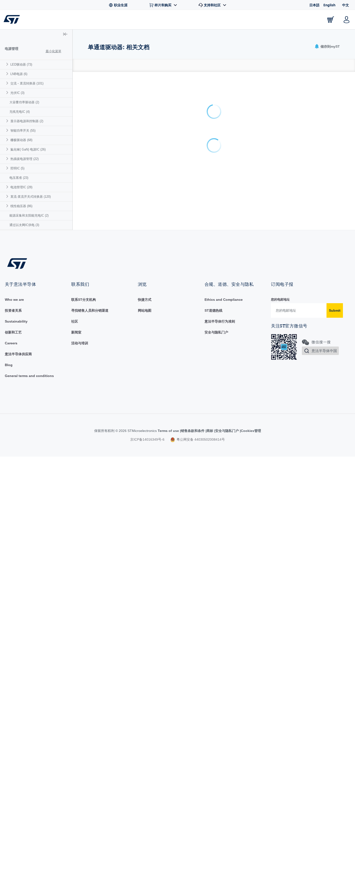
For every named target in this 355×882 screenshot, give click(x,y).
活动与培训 (79, 343)
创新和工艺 (13, 332)
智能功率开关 (23, 130)
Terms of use (169, 431)
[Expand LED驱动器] (7, 64)
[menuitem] (36, 64)
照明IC (17, 168)
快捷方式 (144, 300)
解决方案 (149, 20)
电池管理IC (21, 187)
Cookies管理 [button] (251, 431)
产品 (65, 20)
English (329, 5)
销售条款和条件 (193, 431)
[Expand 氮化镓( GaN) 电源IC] (7, 149)
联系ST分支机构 (83, 300)
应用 (122, 20)
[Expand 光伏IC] (7, 92)
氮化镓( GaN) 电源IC (28, 149)
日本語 (314, 5)
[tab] (90, 65)
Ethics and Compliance (224, 300)
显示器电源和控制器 (26, 121)
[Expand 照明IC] (7, 168)
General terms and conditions (29, 376)
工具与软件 (93, 20)
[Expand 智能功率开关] (7, 130)
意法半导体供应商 (18, 354)
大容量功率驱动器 (24, 102)
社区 (74, 321)
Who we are (14, 300)
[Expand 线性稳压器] (7, 206)
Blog (9, 365)
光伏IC (17, 93)
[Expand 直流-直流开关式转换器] (7, 196)
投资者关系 (13, 310)
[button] (33, 19)
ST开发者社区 (184, 21)
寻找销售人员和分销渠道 (89, 310)
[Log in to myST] (346, 19)
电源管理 (11, 49)
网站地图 (144, 310)
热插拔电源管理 (24, 159)
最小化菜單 (53, 51)
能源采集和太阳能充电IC (29, 215)
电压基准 (18, 178)
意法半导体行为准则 (220, 321)
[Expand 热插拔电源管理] (7, 159)
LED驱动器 (21, 64)
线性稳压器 (21, 206)
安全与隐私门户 (216, 332)
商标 (209, 431)
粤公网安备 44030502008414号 (200, 439)
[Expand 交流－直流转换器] (7, 83)
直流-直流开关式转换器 (30, 196)
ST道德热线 (213, 310)
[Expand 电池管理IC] (7, 187)
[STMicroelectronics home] (13, 19)
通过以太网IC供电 (24, 225)
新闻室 (76, 332)
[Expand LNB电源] (7, 74)
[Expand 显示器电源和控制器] (7, 121)
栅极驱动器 (21, 140)
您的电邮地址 (280, 299)
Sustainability (16, 321)
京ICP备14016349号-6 (147, 439)
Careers (11, 343)
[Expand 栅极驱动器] (7, 140)
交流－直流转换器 (26, 83)
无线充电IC (19, 111)
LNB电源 (18, 74)
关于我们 (303, 20)
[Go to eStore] (330, 19)
